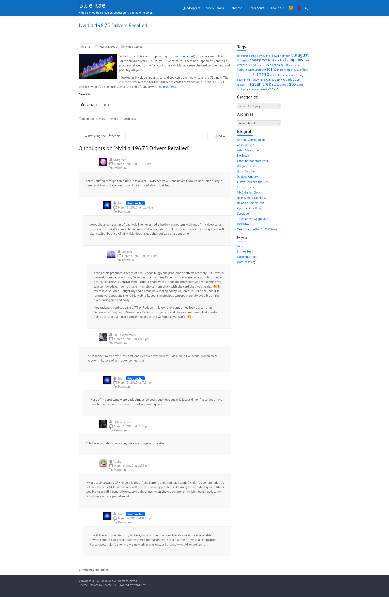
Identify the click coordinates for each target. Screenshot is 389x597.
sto (292, 83)
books (272, 60)
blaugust (300, 55)
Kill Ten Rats (245, 187)
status (276, 84)
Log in (241, 246)
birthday (286, 55)
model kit (275, 75)
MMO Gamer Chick (248, 192)
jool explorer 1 (297, 64)
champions (293, 59)
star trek (261, 83)
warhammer (254, 89)
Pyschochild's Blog (249, 208)
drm (239, 65)
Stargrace (119, 160)
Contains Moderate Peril (252, 161)
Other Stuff (256, 8)
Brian (88, 46)
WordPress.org (246, 262)
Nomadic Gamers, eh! (250, 203)
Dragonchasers (246, 166)
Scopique (243, 213)
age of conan (242, 55)
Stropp (152, 56)
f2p (250, 65)
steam (285, 84)
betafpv (276, 55)
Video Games (215, 8)
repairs (241, 85)
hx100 (284, 65)
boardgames (258, 60)
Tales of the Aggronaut (252, 219)
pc (274, 79)
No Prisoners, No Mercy (251, 198)
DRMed (219, 136)
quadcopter (292, 79)
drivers (100, 119)
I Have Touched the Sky (252, 182)
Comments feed (247, 257)
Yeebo (117, 461)
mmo (263, 74)
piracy (279, 79)
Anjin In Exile (245, 145)
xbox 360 (275, 89)
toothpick (242, 89)
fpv (266, 64)
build (279, 60)
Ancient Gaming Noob (251, 140)
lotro (271, 69)
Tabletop (236, 8)
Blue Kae (92, 5)
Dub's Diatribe (246, 171)
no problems (167, 87)
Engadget (187, 56)
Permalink (120, 168)
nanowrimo (258, 79)
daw (306, 60)
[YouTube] (299, 8)
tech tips (130, 119)
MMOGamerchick (124, 335)
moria (285, 75)
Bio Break (243, 155)
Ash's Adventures (248, 150)
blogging (243, 60)
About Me (277, 8)
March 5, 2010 (108, 46)
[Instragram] (291, 8)
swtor (300, 85)
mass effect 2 (284, 69)
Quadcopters (191, 8)
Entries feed (245, 251)
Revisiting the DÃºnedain (102, 136)
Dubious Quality (247, 177)
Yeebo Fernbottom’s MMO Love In (258, 229)
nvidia (114, 119)
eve (245, 65)
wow (264, 89)
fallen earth (258, 65)
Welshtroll (244, 224)
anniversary (255, 55)
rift (248, 84)
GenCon (275, 65)
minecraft (247, 74)
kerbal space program (251, 69)
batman (267, 55)
